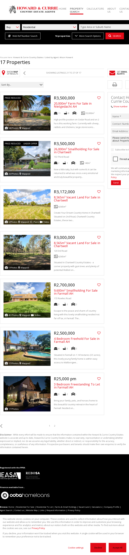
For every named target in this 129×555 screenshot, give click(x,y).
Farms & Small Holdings (65, 507)
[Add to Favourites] (99, 98)
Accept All (117, 547)
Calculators (97, 507)
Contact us (19, 510)
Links (42, 510)
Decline (98, 547)
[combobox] (19, 84)
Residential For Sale (25, 507)
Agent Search (6, 510)
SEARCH (117, 35)
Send (116, 182)
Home (11, 507)
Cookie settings (76, 547)
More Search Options (90, 35)
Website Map (32, 510)
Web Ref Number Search (24, 35)
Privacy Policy (74, 510)
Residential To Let (44, 507)
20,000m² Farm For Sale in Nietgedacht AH (73, 105)
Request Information (56, 510)
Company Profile (111, 507)
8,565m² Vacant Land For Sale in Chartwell (77, 199)
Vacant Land (84, 507)
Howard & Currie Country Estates (28, 57)
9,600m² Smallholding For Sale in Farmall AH (76, 292)
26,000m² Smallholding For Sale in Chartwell (76, 151)
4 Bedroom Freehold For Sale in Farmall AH (76, 340)
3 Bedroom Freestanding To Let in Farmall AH (77, 386)
